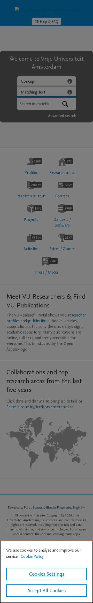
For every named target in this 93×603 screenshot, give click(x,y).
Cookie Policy (32, 556)
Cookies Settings (46, 574)
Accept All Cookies (46, 590)
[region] (46, 571)
